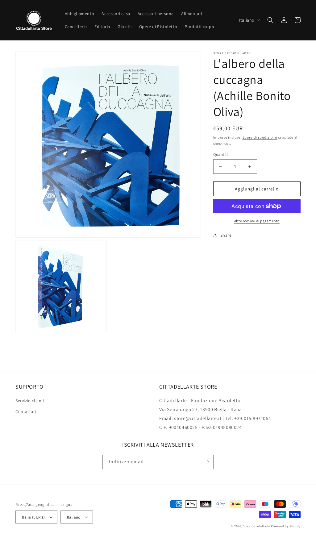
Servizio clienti (29, 400)
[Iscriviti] (206, 462)
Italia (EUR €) (33, 517)
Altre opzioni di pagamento (257, 221)
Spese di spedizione (260, 137)
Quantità (221, 154)
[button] (250, 20)
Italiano (74, 517)
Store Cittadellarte (256, 526)
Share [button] (226, 235)
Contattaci (25, 411)
